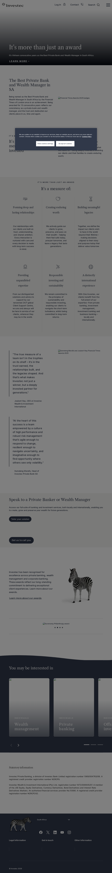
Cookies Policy (87, 136)
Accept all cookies (65, 143)
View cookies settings (45, 143)
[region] (56, 139)
